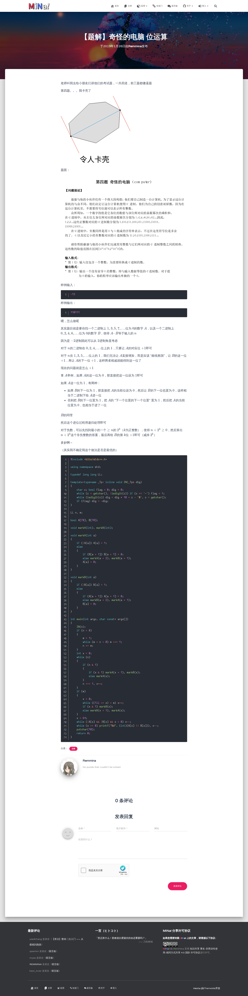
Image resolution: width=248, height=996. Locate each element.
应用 (143, 6)
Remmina (36, 964)
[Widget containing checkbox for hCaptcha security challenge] (103, 870)
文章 (130, 6)
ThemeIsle (209, 988)
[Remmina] (69, 766)
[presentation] (116, 328)
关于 (189, 6)
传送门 (159, 6)
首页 (117, 6)
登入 (204, 6)
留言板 (175, 6)
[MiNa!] (39, 6)
